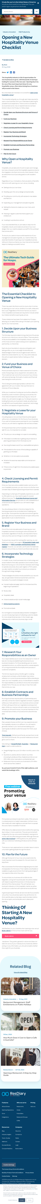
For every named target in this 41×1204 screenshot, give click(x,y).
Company (18, 1127)
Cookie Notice (6, 1176)
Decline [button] (29, 1200)
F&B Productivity (24, 32)
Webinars (4, 1141)
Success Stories (6, 1145)
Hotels (18, 1110)
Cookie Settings (9, 1165)
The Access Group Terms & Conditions (13, 1169)
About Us (18, 1131)
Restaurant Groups (22, 1117)
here (33, 1189)
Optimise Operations (8, 1110)
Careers (17, 1141)
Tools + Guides (6, 1138)
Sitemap (14, 1176)
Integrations (5, 1117)
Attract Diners (6, 1106)
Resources (5, 1127)
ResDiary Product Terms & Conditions (12, 1172)
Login (16, 1145)
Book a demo (9, 936)
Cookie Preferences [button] (12, 1200)
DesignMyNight (16, 744)
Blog (3, 1131)
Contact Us (18, 1134)
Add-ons (33, 1106)
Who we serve (21, 1102)
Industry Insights (6, 1134)
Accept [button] (22, 1200)
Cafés (18, 1120)
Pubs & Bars (20, 1113)
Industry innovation (9, 32)
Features (5, 1102)
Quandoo (25, 744)
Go (37, 11)
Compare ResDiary (7, 1148)
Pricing (33, 1102)
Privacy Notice (29, 1172)
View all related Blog (20, 972)
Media (17, 1138)
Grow (3, 1113)
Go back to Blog (8, 60)
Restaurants (20, 1106)
